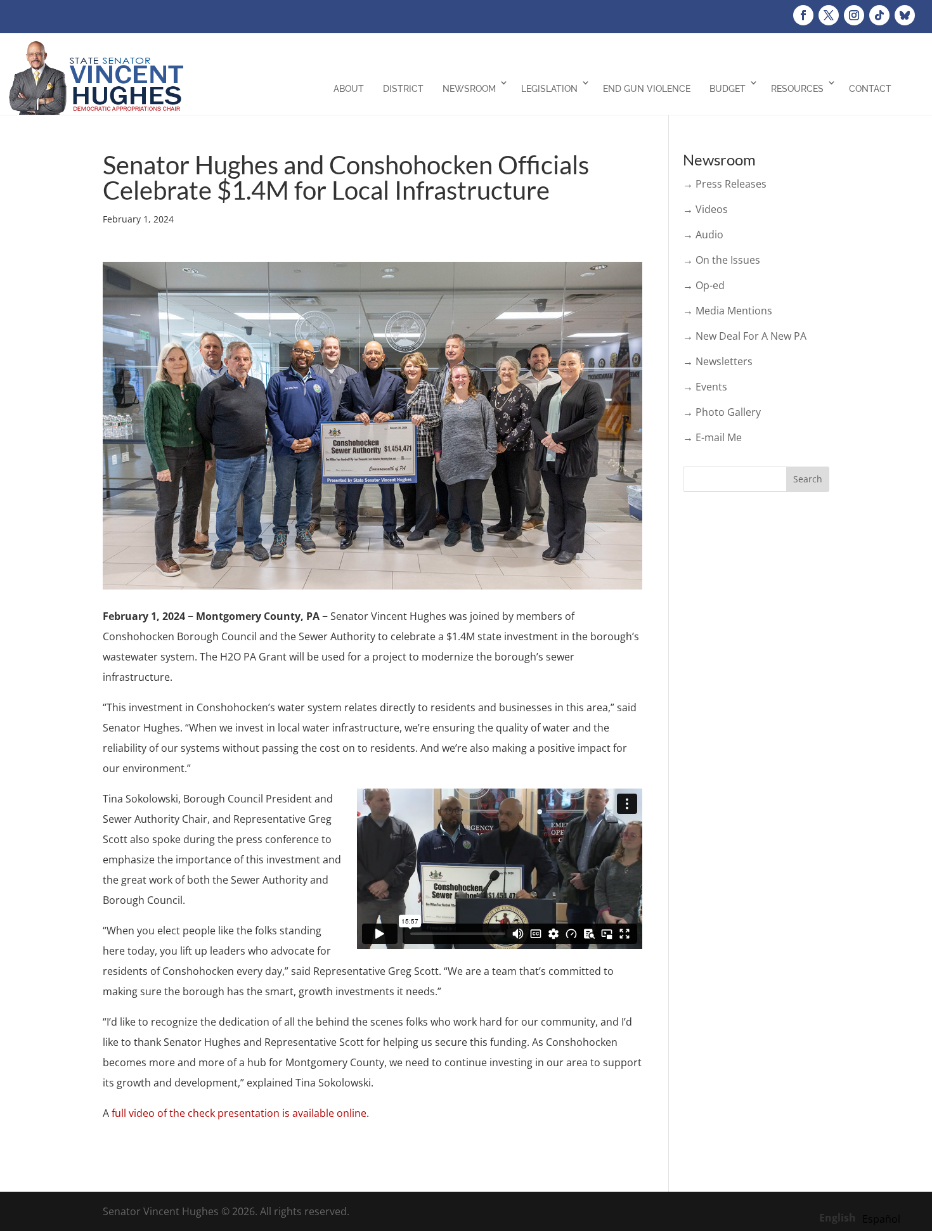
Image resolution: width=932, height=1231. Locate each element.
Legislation (549, 89)
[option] (881, 1219)
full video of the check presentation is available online (239, 1113)
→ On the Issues (721, 260)
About (348, 89)
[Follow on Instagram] (854, 15)
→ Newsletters (718, 361)
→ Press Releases (725, 184)
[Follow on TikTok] (879, 15)
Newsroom (469, 89)
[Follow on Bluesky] (905, 15)
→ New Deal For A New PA (744, 336)
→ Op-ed (704, 285)
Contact (870, 89)
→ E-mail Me (712, 437)
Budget (727, 89)
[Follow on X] (829, 15)
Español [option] (881, 1219)
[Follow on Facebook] (803, 15)
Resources (797, 89)
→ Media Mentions (727, 311)
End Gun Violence (646, 89)
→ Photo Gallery (722, 412)
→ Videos (705, 209)
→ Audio (703, 235)
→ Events (705, 387)
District (403, 89)
